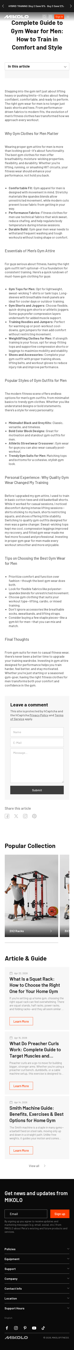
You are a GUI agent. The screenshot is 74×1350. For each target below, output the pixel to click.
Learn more (21, 1021)
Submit (37, 790)
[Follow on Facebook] (7, 1328)
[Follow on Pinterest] (25, 1328)
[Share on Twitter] (16, 816)
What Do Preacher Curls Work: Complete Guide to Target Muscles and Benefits (35, 1049)
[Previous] (3, 6)
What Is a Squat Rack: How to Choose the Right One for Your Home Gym (34, 985)
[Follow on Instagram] (25, 816)
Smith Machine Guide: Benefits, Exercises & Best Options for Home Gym (36, 1114)
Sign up (59, 1214)
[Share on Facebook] (7, 816)
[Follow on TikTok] (43, 1328)
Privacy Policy (39, 715)
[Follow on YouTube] (34, 1328)
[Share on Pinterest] (34, 816)
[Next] (70, 6)
